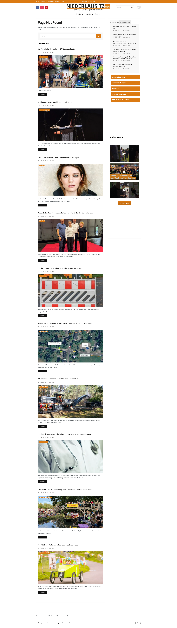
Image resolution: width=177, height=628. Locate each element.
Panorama (42, 276)
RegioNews (79, 14)
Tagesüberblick (118, 77)
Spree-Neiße (43, 331)
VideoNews (89, 14)
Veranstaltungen (119, 83)
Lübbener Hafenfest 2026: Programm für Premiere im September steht (65, 490)
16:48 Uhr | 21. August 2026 (46, 437)
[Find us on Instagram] (42, 7)
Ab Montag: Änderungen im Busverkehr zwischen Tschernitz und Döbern (65, 323)
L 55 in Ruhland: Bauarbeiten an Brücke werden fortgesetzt (60, 268)
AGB (63, 1)
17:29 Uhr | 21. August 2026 (46, 216)
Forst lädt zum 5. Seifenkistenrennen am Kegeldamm (58, 545)
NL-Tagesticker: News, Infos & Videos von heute (56, 49)
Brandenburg (43, 57)
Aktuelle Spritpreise (120, 100)
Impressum (44, 1)
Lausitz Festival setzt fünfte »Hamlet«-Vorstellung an (58, 157)
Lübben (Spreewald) (45, 497)
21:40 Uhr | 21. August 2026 (46, 52)
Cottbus (42, 165)
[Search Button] (132, 7)
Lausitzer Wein (54, 623)
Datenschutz (58, 1)
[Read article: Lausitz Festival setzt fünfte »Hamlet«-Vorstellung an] (70, 180)
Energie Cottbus (119, 94)
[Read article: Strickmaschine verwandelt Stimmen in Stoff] (70, 124)
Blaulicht (115, 88)
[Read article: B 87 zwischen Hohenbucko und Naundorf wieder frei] (70, 401)
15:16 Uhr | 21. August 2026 (46, 548)
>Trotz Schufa (46, 623)
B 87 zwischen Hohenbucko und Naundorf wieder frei (58, 379)
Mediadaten (51, 1)
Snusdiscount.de (70, 623)
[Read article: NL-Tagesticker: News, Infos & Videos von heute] (70, 71)
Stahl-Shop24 (62, 623)
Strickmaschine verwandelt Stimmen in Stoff (55, 102)
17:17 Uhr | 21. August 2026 (46, 326)
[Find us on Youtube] (46, 7)
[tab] (114, 22)
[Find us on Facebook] (37, 7)
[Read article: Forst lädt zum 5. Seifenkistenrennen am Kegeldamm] (70, 567)
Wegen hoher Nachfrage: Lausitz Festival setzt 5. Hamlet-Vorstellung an (65, 213)
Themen (97, 14)
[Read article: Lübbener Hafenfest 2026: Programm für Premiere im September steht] (70, 512)
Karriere (38, 1)
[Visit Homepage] (88, 7)
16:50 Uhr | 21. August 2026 (46, 382)
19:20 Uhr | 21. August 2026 (46, 161)
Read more (43, 94)
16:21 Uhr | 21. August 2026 (46, 493)
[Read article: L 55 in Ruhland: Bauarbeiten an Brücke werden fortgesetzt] (70, 290)
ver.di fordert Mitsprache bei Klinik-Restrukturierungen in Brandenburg (64, 434)
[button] (124, 153)
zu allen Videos (124, 203)
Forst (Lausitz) (44, 110)
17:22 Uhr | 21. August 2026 (46, 271)
